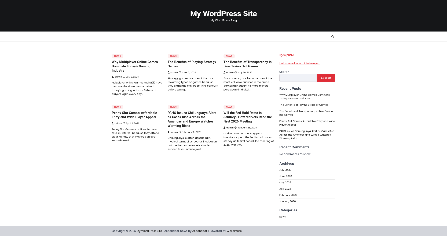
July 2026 (285, 170)
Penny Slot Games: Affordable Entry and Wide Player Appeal (134, 115)
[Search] (332, 36)
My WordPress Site (223, 13)
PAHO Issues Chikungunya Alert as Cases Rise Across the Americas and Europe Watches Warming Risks (192, 119)
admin (118, 76)
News (117, 55)
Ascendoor (199, 231)
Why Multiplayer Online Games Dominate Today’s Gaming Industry (135, 66)
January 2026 (287, 201)
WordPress (234, 231)
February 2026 (288, 195)
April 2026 (285, 189)
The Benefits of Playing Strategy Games (303, 105)
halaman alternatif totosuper (299, 63)
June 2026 (285, 176)
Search (284, 72)
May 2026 (285, 182)
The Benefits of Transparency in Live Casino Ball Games (248, 64)
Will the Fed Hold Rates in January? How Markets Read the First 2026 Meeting (248, 117)
